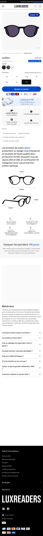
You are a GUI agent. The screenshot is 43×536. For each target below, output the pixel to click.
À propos (5, 463)
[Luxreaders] (21, 6)
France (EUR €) (9, 515)
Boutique (6, 482)
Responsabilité (7, 466)
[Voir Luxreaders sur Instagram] (3, 508)
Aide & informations (10, 451)
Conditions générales (9, 469)
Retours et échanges (8, 459)
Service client (6, 456)
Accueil (4, 53)
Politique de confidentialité (10, 472)
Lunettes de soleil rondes (11, 141)
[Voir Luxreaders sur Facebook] (8, 508)
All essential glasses (15, 53)
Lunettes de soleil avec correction (13, 137)
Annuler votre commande (10, 476)
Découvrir (6, 489)
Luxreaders (10, 519)
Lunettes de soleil (24, 133)
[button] (35, 6)
